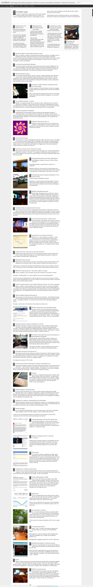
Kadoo (17, 559)
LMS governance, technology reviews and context (38, 27)
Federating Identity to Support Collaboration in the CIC (29, 324)
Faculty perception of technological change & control (29, 53)
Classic (2, 6)
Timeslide (31, 6)
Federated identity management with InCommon (28, 208)
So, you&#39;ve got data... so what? (25, 101)
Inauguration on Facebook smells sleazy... (26, 469)
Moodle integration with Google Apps (25, 389)
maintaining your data (55, 26)
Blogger (51, 586)
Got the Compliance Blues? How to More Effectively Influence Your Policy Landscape (37, 284)
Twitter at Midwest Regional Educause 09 (26, 295)
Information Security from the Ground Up (26, 351)
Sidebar (21, 6)
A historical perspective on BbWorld (25, 110)
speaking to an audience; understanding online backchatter (31, 400)
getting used (35, 493)
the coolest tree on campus (39, 510)
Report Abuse (55, 586)
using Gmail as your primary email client (42, 235)
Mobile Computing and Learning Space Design (44, 307)
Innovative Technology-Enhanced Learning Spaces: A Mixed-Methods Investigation (46, 335)
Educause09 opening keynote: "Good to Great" (44, 219)
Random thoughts (20, 408)
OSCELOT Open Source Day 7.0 (40, 121)
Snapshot (26, 6)
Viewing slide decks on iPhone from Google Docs (44, 419)
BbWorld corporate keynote (39, 569)
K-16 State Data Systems (38, 526)
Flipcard (7, 6)
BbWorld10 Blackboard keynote (40, 191)
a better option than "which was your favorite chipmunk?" (30, 252)
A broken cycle (22, 11)
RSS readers (35, 452)
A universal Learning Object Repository (26, 64)
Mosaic (17, 6)
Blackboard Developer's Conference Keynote (43, 543)
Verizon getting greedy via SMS (40, 477)
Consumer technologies (22, 138)
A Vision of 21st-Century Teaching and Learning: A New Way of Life (33, 363)
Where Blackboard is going (22, 74)
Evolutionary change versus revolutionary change (28, 149)
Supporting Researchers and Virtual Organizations (45, 158)
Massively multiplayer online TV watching (42, 436)
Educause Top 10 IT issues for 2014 (21, 26)
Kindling (34, 373)
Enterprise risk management (70, 42)
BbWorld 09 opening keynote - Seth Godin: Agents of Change (31, 271)
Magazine (12, 6)
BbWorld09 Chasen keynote (23, 260)
